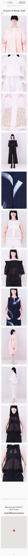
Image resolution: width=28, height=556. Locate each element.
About (5, 2)
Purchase (22, 2)
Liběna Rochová (14, 6)
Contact (16, 2)
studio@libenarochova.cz (14, 513)
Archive (10, 2)
